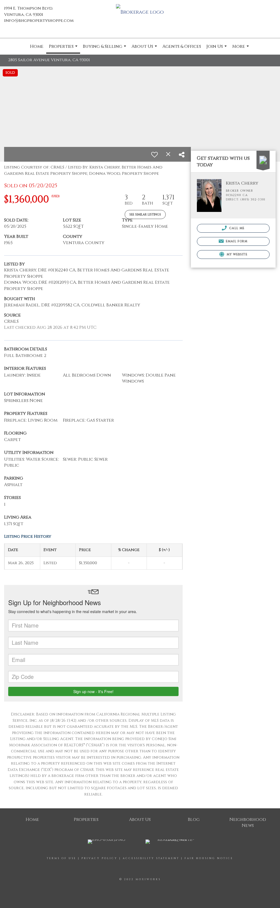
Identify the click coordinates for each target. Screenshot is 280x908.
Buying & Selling (105, 49)
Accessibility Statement (151, 858)
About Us (145, 49)
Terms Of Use (61, 858)
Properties (64, 48)
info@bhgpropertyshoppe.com (39, 20)
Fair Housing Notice (209, 858)
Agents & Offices (181, 46)
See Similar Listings (145, 214)
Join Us (217, 49)
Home (36, 46)
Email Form (236, 241)
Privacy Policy (99, 858)
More (241, 49)
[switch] (154, 154)
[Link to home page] (139, 12)
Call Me (236, 228)
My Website (236, 254)
